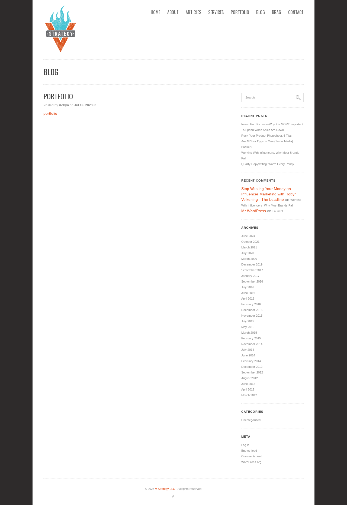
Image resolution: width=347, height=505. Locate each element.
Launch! (277, 211)
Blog (260, 12)
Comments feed (251, 456)
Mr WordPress (253, 211)
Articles (193, 12)
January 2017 (250, 275)
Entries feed (249, 450)
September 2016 (252, 281)
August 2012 (249, 378)
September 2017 (252, 270)
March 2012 (249, 395)
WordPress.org (251, 462)
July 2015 (247, 321)
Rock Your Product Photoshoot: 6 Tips (266, 135)
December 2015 (251, 309)
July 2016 (247, 287)
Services (216, 12)
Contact (296, 12)
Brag (276, 12)
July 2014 (247, 349)
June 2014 (248, 355)
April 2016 (247, 298)
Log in (245, 445)
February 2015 (251, 338)
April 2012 (247, 389)
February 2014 (251, 361)
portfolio (50, 113)
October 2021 (250, 241)
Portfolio (240, 12)
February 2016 (251, 304)
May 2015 (247, 327)
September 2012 (252, 372)
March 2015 (249, 332)
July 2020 (247, 253)
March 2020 (249, 258)
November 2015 (251, 315)
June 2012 (248, 383)
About (173, 12)
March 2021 (249, 247)
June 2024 (248, 236)
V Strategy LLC (165, 488)
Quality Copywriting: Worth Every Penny (267, 164)
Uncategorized (251, 420)
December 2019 (251, 264)
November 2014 (251, 344)
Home (155, 12)
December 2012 (251, 366)
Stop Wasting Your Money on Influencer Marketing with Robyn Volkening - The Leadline (269, 194)
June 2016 (248, 292)
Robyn (64, 105)
